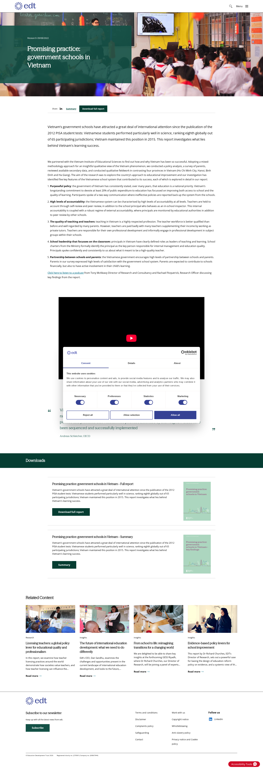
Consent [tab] (85, 363)
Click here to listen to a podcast (66, 272)
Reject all (88, 415)
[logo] (27, 6)
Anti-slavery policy (181, 732)
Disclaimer (140, 719)
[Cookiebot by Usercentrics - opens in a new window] (183, 352)
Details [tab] (131, 363)
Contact (139, 739)
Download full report (93, 108)
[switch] (114, 402)
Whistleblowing (180, 726)
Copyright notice (180, 719)
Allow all (175, 415)
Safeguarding (142, 732)
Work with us (178, 712)
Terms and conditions (146, 712)
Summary (71, 108)
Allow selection (131, 415)
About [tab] (177, 363)
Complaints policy (144, 726)
